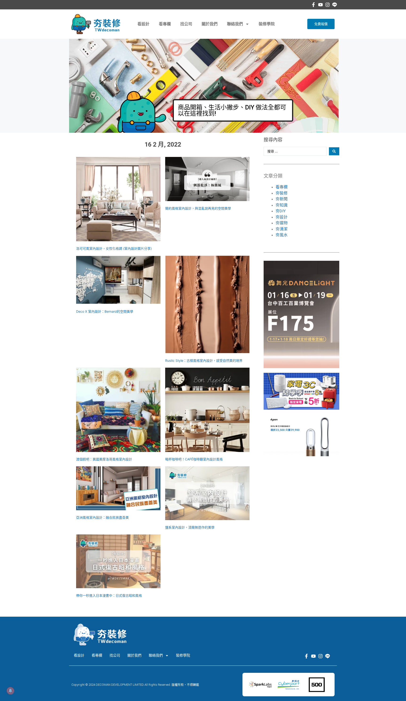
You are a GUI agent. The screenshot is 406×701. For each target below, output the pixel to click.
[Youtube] (320, 4)
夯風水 (282, 235)
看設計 (143, 24)
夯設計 (282, 217)
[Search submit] (334, 151)
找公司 (186, 24)
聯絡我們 (235, 24)
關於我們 (210, 24)
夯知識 (282, 205)
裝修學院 (267, 24)
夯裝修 (282, 193)
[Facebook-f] (313, 4)
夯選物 (282, 223)
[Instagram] (327, 4)
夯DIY (281, 211)
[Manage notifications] (10, 690)
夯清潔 (282, 229)
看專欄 (165, 24)
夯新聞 (282, 199)
